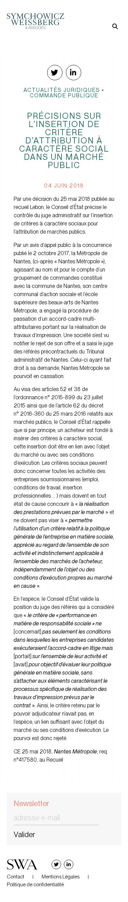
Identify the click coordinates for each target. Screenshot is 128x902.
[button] (93, 15)
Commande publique (64, 95)
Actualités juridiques (62, 89)
